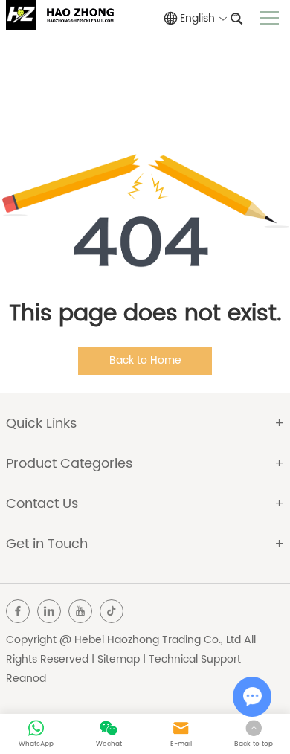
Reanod (26, 678)
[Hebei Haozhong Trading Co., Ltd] (21, 15)
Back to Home (145, 360)
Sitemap (118, 659)
